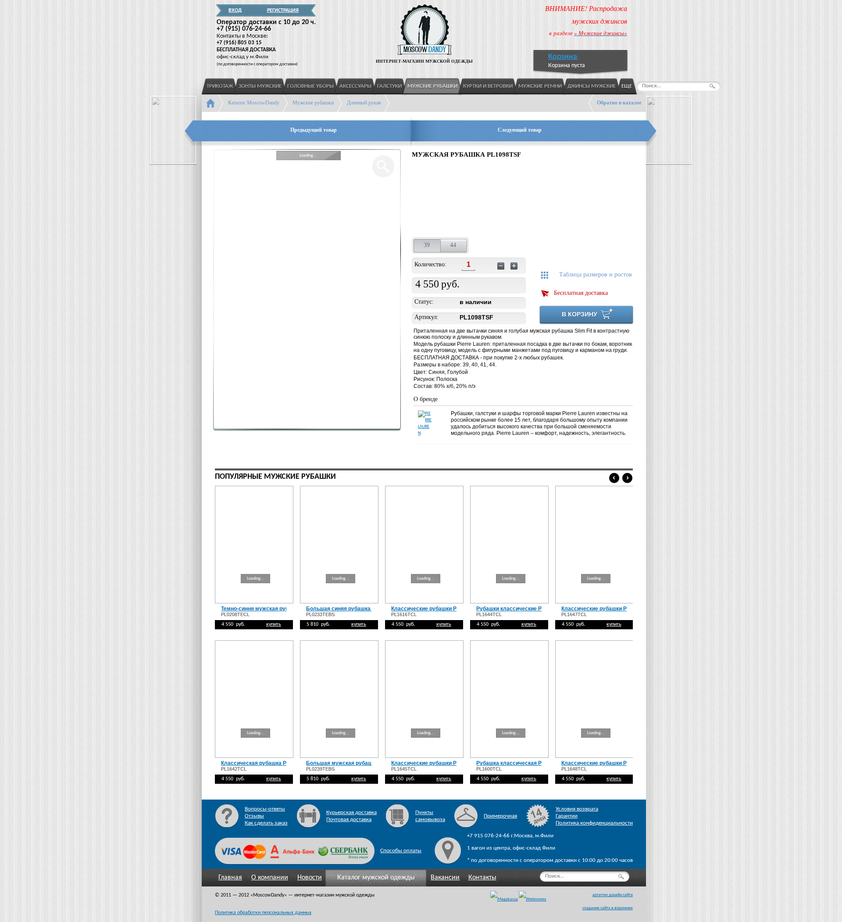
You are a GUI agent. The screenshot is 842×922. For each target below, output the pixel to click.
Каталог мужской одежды (376, 877)
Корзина (562, 57)
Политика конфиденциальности (594, 823)
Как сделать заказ (266, 823)
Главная (230, 877)
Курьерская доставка (351, 812)
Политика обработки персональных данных (263, 912)
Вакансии (445, 877)
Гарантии (567, 816)
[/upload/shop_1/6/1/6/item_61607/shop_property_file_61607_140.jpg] (488, 199)
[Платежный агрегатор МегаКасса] (504, 899)
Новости (309, 877)
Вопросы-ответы (265, 809)
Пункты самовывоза (430, 816)
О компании (269, 877)
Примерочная (500, 816)
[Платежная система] (532, 899)
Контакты (482, 877)
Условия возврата (577, 809)
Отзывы (254, 816)
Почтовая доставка (348, 819)
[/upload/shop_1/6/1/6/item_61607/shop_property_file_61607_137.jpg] (433, 199)
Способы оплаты (400, 851)
